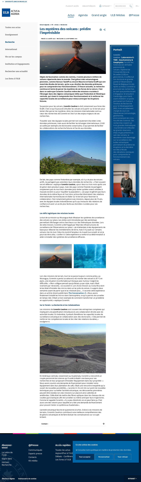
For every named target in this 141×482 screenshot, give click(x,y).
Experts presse (35, 453)
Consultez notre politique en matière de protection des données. (104, 450)
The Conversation (76, 293)
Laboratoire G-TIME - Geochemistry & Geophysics (123, 60)
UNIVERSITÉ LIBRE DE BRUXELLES (16, 2)
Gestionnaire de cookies (27, 479)
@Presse (33, 445)
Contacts (33, 457)
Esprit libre (7, 458)
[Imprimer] (100, 29)
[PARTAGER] (104, 29)
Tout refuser (123, 457)
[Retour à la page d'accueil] (19, 12)
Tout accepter (85, 457)
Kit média (33, 460)
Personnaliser (104, 457)
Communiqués (35, 450)
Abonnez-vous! (7, 446)
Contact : (44, 424)
